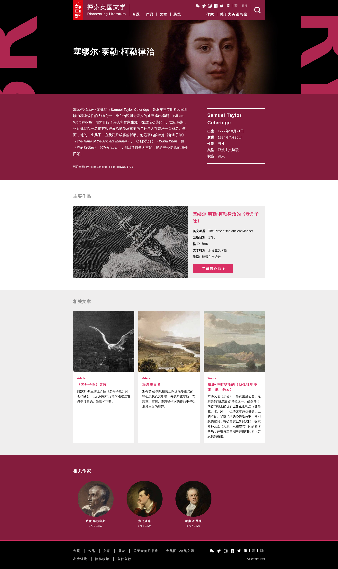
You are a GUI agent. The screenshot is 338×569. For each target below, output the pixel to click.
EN (244, 5)
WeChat (198, 6)
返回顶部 (285, 555)
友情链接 (80, 559)
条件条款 (124, 559)
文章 (163, 14)
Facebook (216, 6)
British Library (78, 10)
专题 (136, 14)
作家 (210, 14)
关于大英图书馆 (233, 14)
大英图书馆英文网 (180, 551)
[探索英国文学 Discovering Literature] (106, 10)
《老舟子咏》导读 (92, 384)
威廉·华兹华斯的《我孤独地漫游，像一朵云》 (232, 387)
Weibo (204, 6)
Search (258, 10)
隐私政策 (102, 559)
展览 (177, 14)
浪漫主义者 (151, 384)
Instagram (210, 6)
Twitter (221, 6)
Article (81, 378)
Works (212, 378)
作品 (150, 14)
